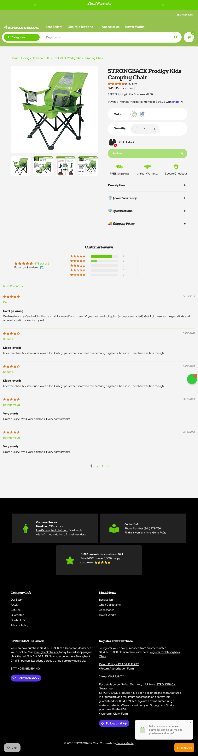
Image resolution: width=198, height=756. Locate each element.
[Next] (163, 5)
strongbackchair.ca (46, 652)
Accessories (106, 610)
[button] (116, 84)
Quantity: (120, 128)
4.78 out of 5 (41, 263)
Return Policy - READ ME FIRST (119, 664)
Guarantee (17, 615)
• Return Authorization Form (116, 668)
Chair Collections (110, 604)
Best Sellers (106, 599)
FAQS (14, 604)
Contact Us (18, 620)
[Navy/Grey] (142, 114)
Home (14, 58)
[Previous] (35, 5)
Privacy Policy (19, 625)
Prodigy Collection (32, 58)
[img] (11, 297)
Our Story (17, 599)
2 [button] (97, 466)
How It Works (107, 615)
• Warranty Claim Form (113, 713)
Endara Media (125, 743)
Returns (15, 610)
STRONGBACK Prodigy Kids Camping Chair (75, 58)
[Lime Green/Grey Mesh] (134, 114)
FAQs (163, 532)
